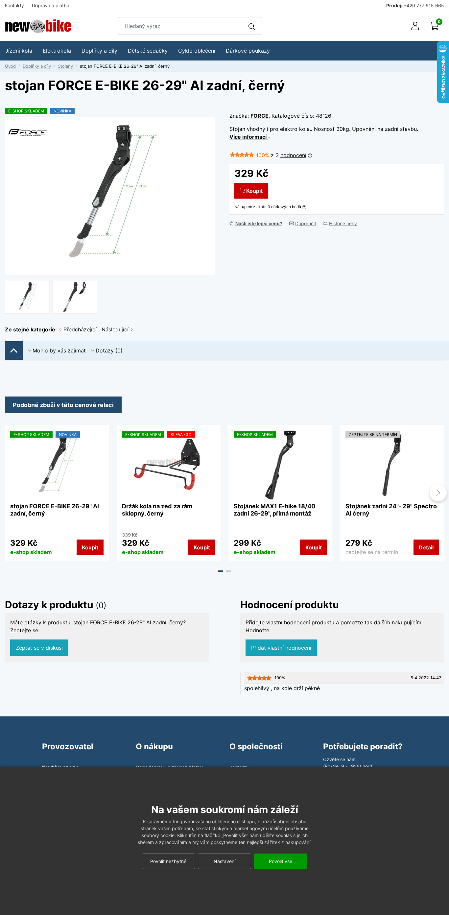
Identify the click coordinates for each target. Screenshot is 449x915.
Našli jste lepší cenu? (258, 223)
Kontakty (14, 5)
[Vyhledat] (252, 26)
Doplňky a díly (37, 66)
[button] (221, 571)
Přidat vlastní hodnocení (281, 647)
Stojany (65, 66)
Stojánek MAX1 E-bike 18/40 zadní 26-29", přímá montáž (274, 510)
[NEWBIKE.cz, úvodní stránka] (38, 26)
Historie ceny (343, 223)
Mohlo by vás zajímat (59, 350)
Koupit (254, 190)
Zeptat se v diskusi (39, 647)
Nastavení (224, 861)
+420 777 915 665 (424, 5)
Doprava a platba (50, 5)
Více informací (248, 136)
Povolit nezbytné (168, 861)
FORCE (259, 115)
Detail (426, 547)
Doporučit (305, 223)
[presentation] (10, 492)
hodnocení (293, 155)
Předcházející (79, 329)
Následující (116, 329)
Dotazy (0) (109, 350)
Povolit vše (280, 861)
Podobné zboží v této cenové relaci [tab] (63, 404)
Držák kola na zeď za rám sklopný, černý (157, 510)
